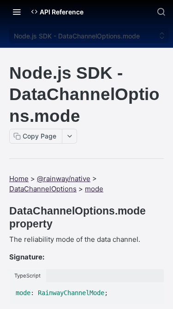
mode (94, 188)
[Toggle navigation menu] (16, 11)
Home (19, 178)
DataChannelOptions (43, 188)
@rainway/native (63, 178)
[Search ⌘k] (161, 11)
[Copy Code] (152, 290)
